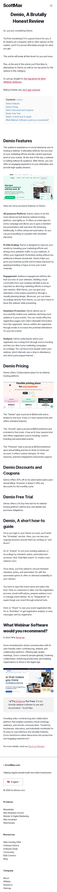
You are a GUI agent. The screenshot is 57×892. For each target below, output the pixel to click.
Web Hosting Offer (12, 842)
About (6, 878)
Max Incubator (10, 819)
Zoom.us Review (36, 746)
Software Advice (11, 845)
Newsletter (8, 809)
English (14, 781)
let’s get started (31, 90)
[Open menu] (51, 5)
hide (19, 100)
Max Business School (13, 812)
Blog (5, 859)
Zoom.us (20, 637)
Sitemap (7, 888)
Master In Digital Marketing (16, 816)
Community (8, 852)
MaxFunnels (9, 823)
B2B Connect (9, 855)
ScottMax (12, 5)
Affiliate (7, 881)
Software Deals (10, 848)
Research (7, 884)
